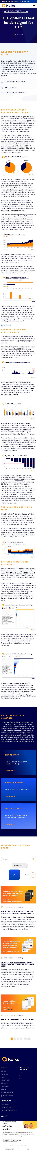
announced (19, 480)
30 (25, 1039)
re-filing (32, 446)
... (23, 1039)
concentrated (28, 142)
